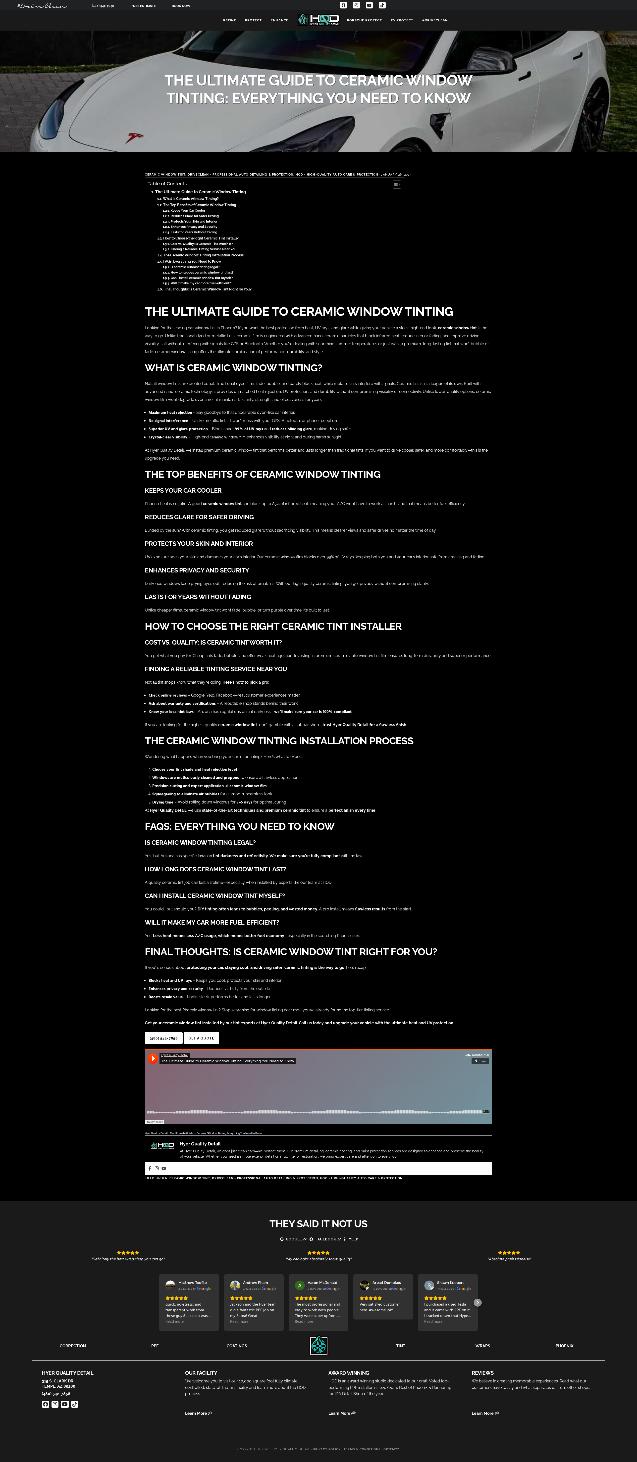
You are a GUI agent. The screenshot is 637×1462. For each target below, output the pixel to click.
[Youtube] (163, 1168)
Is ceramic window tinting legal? (194, 267)
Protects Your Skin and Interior (194, 221)
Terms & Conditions (362, 1449)
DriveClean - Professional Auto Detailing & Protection (241, 174)
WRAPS (483, 1346)
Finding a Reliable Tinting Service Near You (203, 249)
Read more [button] (174, 1322)
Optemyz (391, 1449)
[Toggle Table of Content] (394, 184)
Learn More (196, 1413)
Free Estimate (143, 6)
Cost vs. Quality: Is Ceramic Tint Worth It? (201, 244)
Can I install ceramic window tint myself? (202, 278)
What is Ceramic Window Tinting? (191, 198)
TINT (400, 1346)
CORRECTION (73, 1346)
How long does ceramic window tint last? (202, 272)
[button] (159, 1303)
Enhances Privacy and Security (194, 227)
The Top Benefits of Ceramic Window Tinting (199, 205)
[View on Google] (170, 1285)
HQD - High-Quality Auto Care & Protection (337, 174)
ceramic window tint (165, 174)
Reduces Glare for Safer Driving (195, 216)
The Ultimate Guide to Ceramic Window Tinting (200, 191)
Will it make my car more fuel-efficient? (201, 283)
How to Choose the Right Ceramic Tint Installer (201, 238)
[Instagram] (157, 1168)
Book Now (181, 6)
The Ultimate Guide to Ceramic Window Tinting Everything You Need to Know (216, 1133)
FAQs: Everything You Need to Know (192, 261)
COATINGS (237, 1346)
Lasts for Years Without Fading (194, 232)
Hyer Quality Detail (318, 19)
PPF (155, 1346)
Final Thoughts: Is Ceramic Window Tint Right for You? (207, 289)
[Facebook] (150, 1168)
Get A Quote (201, 1038)
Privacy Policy (327, 1449)
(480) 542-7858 (103, 6)
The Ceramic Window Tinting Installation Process (203, 255)
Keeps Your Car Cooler (187, 210)
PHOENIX (564, 1346)
